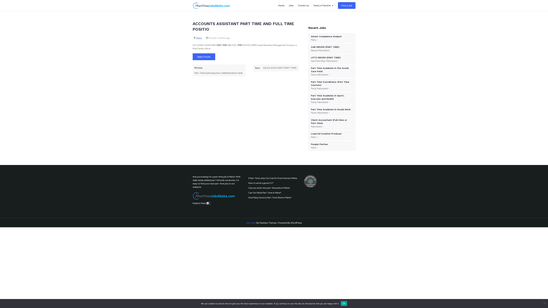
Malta (199, 38)
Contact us (303, 5)
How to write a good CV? (261, 183)
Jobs (291, 5)
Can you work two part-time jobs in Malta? (269, 187)
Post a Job (346, 5)
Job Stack (251, 222)
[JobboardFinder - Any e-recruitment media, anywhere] (310, 181)
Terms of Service (322, 5)
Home (281, 5)
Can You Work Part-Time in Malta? (264, 192)
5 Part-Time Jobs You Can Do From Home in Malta (272, 178)
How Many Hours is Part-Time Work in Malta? (270, 197)
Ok (343, 303)
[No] (544, 303)
